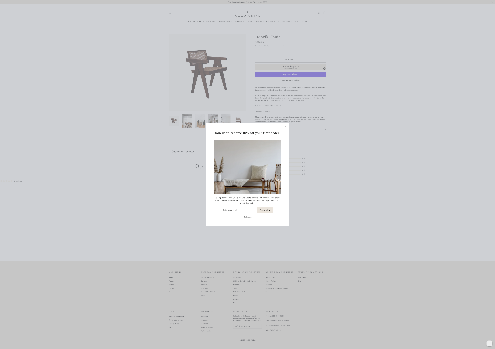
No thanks (247, 217)
